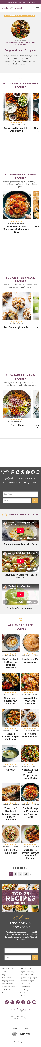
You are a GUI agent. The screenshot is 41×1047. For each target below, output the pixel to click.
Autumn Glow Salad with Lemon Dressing (20, 576)
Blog (3, 975)
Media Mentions (7, 990)
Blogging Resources (8, 981)
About (4, 972)
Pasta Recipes (25, 984)
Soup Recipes (25, 990)
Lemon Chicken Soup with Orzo (20, 544)
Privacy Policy (18, 1042)
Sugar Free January (27, 972)
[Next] (36, 109)
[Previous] (4, 109)
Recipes (20, 16)
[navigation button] (37, 7)
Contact (4, 993)
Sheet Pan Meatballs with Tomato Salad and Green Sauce (20, 43)
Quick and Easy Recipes (28, 978)
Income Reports (7, 984)
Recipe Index (6, 978)
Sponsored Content (8, 987)
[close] (38, 2)
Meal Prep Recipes (26, 996)
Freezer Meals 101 (26, 975)
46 (26, 874)
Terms (25, 1042)
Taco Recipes (24, 993)
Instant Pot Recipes (27, 981)
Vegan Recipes (25, 987)
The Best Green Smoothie (20, 608)
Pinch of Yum (10, 16)
